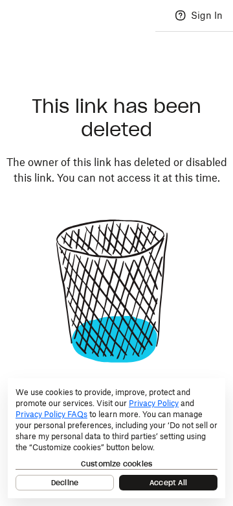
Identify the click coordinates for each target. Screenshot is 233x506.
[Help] (180, 15)
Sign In (207, 15)
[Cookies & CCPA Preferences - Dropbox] (116, 438)
